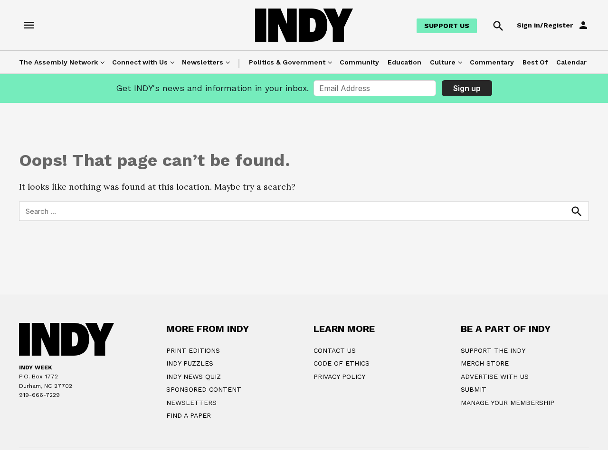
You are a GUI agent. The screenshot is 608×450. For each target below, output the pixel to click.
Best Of (535, 62)
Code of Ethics (342, 363)
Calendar (571, 62)
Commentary (492, 62)
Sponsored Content (203, 389)
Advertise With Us (495, 376)
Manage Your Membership (507, 402)
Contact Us (335, 350)
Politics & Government (287, 62)
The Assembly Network (58, 62)
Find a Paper (188, 415)
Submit (473, 389)
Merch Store (485, 363)
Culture (443, 62)
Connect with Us (140, 62)
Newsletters (202, 62)
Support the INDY (493, 350)
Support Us (446, 25)
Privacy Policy (339, 376)
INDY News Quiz (193, 376)
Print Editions (193, 350)
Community (359, 62)
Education (404, 62)
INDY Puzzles (189, 363)
